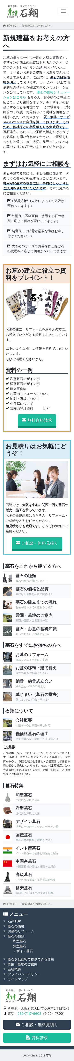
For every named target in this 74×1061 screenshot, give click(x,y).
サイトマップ (18, 979)
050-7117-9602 (29, 1013)
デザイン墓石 (23, 951)
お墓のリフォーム (21, 931)
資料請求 (39, 1037)
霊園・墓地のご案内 (22, 964)
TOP (12, 25)
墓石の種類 (16, 936)
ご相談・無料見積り (39, 543)
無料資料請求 (39, 420)
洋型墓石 (19, 946)
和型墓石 (19, 941)
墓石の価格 (16, 926)
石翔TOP (14, 921)
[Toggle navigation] (63, 11)
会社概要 (14, 969)
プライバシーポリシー (24, 974)
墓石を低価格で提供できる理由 (31, 959)
